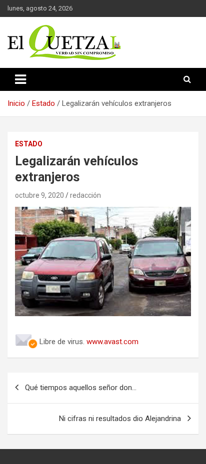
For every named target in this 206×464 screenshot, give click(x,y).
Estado (28, 144)
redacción (85, 195)
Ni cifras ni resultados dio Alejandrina (120, 418)
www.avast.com (112, 341)
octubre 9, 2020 (39, 195)
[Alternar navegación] (21, 79)
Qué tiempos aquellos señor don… (80, 387)
